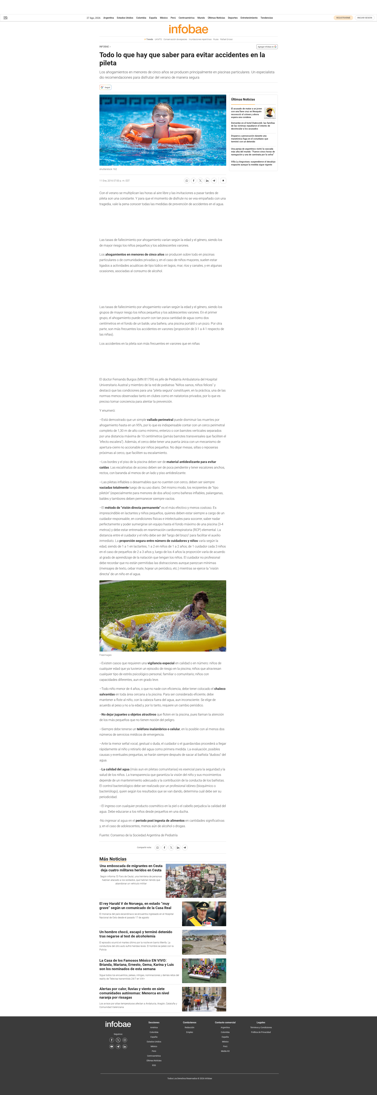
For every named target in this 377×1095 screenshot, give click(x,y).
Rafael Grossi (226, 39)
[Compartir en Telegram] (214, 180)
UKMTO (158, 39)
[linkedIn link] (124, 1046)
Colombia (141, 17)
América (154, 1027)
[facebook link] (111, 1040)
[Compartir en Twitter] (200, 180)
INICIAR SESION (364, 18)
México (164, 17)
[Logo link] (188, 28)
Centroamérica (186, 17)
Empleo (189, 1032)
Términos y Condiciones (261, 1027)
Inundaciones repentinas (200, 39)
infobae (104, 46)
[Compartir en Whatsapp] (187, 180)
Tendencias (267, 17)
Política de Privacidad (261, 1032)
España (153, 17)
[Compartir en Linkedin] (207, 180)
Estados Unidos (125, 17)
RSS (154, 1065)
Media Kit (225, 1051)
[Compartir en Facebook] (193, 180)
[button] (5, 17)
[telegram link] (118, 1046)
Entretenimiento (249, 17)
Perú (173, 17)
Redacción (189, 1027)
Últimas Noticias (216, 17)
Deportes (233, 17)
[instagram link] (124, 1040)
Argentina (108, 17)
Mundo (201, 17)
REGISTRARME (343, 18)
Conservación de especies (175, 39)
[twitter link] (118, 1040)
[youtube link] (111, 1046)
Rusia (215, 39)
